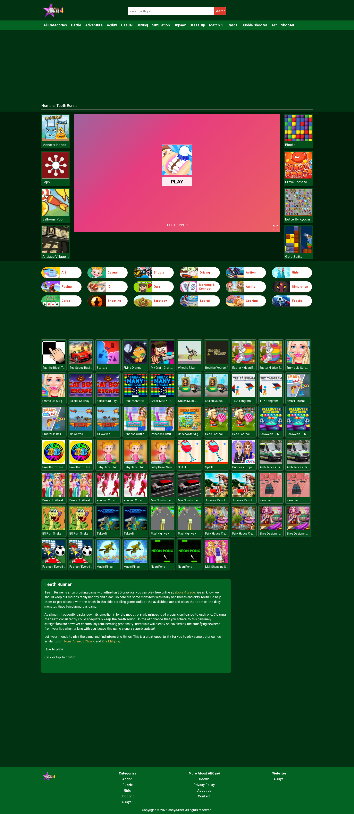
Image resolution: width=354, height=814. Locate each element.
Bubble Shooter (254, 25)
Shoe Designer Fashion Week (278, 533)
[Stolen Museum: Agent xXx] (189, 396)
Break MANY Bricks (136, 400)
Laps (46, 182)
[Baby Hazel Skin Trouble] (108, 463)
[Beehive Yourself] (216, 363)
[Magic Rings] (108, 562)
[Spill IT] (189, 463)
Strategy (160, 301)
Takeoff (102, 533)
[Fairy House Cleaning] (216, 529)
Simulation (161, 25)
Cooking (252, 301)
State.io (102, 367)
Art (274, 25)
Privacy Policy (204, 785)
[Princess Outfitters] (135, 429)
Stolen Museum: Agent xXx (195, 400)
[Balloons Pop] (55, 215)
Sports (205, 301)
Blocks (290, 145)
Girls (295, 272)
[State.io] (108, 363)
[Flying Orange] (135, 363)
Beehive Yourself (216, 367)
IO (109, 286)
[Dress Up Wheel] (53, 496)
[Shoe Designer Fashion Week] (271, 529)
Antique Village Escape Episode (55, 256)
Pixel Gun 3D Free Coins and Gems (64, 467)
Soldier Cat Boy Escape (84, 400)
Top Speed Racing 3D (83, 367)
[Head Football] (216, 429)
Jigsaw (180, 25)
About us (204, 791)
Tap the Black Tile (54, 367)
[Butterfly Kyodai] (298, 215)
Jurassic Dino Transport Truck (225, 500)
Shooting (114, 301)
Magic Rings (105, 566)
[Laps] (55, 177)
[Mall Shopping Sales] (216, 562)
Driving (142, 25)
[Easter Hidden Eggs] (243, 363)
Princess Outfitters (136, 434)
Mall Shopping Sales (218, 566)
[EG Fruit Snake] (53, 529)
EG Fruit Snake (51, 533)
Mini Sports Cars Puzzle (166, 500)
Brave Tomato (296, 182)
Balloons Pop (52, 219)
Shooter (288, 25)
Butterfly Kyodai (297, 219)
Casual (127, 25)
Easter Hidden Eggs (245, 367)
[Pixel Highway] (162, 529)
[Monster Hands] (55, 140)
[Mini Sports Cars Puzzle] (162, 496)
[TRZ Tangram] (243, 396)
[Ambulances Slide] (271, 463)
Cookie (204, 779)
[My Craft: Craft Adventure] (162, 363)
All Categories (55, 25)
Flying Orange (132, 367)
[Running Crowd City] (108, 496)
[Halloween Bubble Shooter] (271, 429)
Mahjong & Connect (207, 287)
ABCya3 (127, 802)
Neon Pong (158, 566)
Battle (76, 25)
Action (251, 272)
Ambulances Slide (271, 467)
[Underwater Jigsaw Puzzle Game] (189, 429)
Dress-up (197, 25)
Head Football (214, 434)
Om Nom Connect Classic (76, 641)
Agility (112, 25)
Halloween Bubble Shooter (277, 434)
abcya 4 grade (185, 592)
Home (46, 105)
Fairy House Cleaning (218, 533)
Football (298, 301)
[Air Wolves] (80, 429)
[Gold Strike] (298, 252)
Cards (232, 25)
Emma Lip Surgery (298, 367)
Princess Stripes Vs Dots (248, 467)
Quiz (157, 286)
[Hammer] (271, 496)
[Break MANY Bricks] (135, 396)
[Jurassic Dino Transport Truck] (216, 496)
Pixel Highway (160, 533)
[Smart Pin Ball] (298, 396)
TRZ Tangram (241, 400)
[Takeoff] (108, 529)
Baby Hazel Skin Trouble (112, 467)
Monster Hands (54, 145)
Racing (66, 286)
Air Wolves (76, 434)
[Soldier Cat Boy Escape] (80, 396)
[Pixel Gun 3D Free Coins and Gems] (53, 463)
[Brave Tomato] (298, 177)
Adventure (94, 25)
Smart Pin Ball (296, 400)
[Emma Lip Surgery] (298, 363)
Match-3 (216, 25)
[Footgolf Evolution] (53, 562)
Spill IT (182, 467)
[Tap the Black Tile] (53, 363)
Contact (204, 796)
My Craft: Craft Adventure (168, 367)
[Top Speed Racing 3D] (80, 363)
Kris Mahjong (111, 641)
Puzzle (128, 785)
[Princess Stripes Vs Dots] (243, 463)
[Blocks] (298, 140)
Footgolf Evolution (54, 566)
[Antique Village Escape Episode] (55, 252)
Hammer (265, 500)
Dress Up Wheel (52, 500)
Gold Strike (293, 256)
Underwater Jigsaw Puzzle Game (200, 434)
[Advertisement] (177, 62)
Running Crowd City (109, 500)
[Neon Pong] (162, 562)
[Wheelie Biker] (189, 363)
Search (219, 11)
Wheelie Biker (186, 367)
